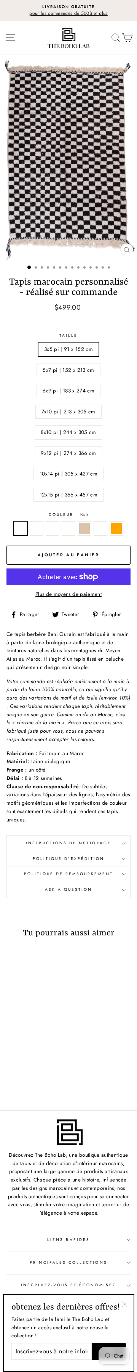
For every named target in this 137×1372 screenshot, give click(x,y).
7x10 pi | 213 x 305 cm (68, 411)
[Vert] (30, 1076)
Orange (116, 528)
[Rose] (21, 1076)
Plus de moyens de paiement (68, 594)
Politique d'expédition (68, 858)
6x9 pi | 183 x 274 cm (68, 390)
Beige (84, 528)
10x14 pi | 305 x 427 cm (68, 473)
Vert (52, 528)
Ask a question (68, 889)
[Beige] (47, 1076)
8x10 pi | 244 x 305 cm (68, 432)
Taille (68, 335)
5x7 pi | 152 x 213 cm (68, 370)
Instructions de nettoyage (68, 843)
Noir (20, 528)
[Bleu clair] (38, 1076)
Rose (36, 528)
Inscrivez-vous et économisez (68, 1285)
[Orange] (34, 1083)
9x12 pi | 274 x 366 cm (68, 453)
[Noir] (12, 1076)
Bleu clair (68, 528)
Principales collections (68, 1262)
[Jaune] (26, 1083)
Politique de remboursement (68, 874)
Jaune (100, 528)
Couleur (68, 514)
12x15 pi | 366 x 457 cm (68, 494)
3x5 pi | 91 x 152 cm (68, 349)
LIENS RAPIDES (68, 1239)
